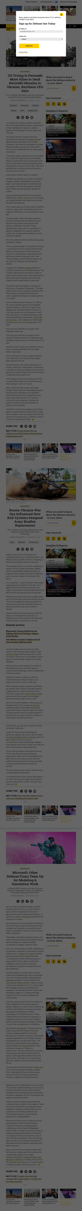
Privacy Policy (23, 52)
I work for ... (23, 36)
